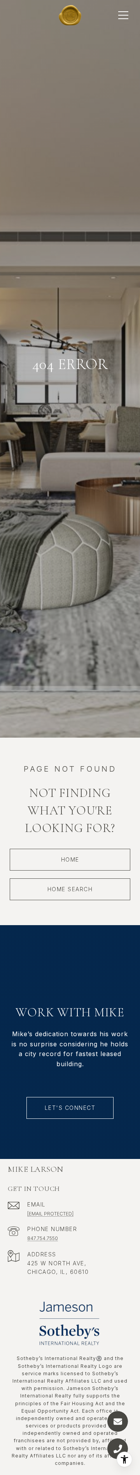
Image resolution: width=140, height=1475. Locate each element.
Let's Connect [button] (70, 1107)
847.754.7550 (42, 1238)
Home (70, 859)
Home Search (70, 889)
